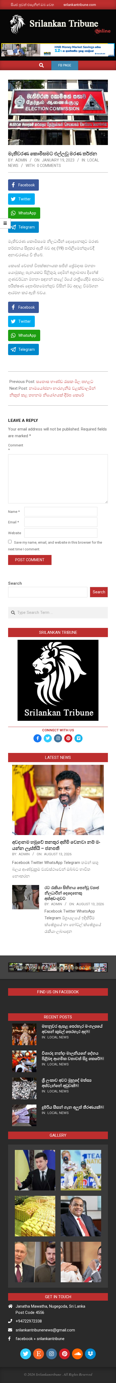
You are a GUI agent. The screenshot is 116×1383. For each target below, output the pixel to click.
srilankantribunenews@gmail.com (45, 1330)
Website (14, 533)
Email (13, 522)
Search (15, 583)
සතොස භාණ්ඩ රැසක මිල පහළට (64, 381)
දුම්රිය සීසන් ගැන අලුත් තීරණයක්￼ (73, 1107)
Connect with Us (58, 730)
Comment (15, 447)
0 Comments (49, 165)
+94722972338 (29, 1321)
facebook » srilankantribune (40, 1338)
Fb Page (64, 65)
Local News (58, 1037)
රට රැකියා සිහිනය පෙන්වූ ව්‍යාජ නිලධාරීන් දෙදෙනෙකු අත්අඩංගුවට (72, 893)
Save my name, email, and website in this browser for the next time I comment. (55, 545)
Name (14, 512)
